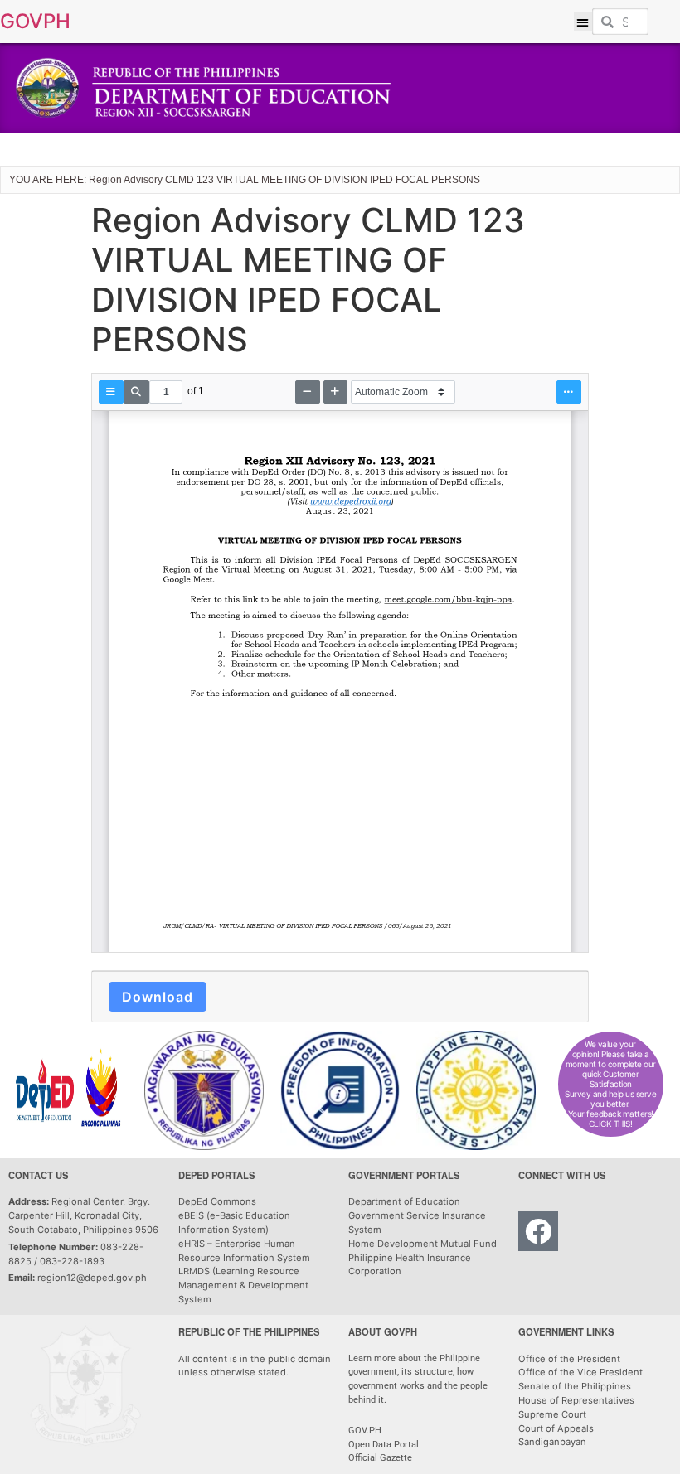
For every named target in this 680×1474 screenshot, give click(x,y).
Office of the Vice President (580, 1372)
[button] (583, 21)
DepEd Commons (217, 1201)
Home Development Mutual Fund (422, 1243)
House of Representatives (576, 1400)
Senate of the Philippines (574, 1386)
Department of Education (404, 1201)
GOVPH (35, 21)
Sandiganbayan (552, 1441)
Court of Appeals (556, 1428)
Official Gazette (381, 1457)
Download (157, 996)
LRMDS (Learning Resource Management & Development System (243, 1285)
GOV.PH (364, 1430)
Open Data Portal (383, 1444)
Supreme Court (552, 1414)
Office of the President (569, 1359)
